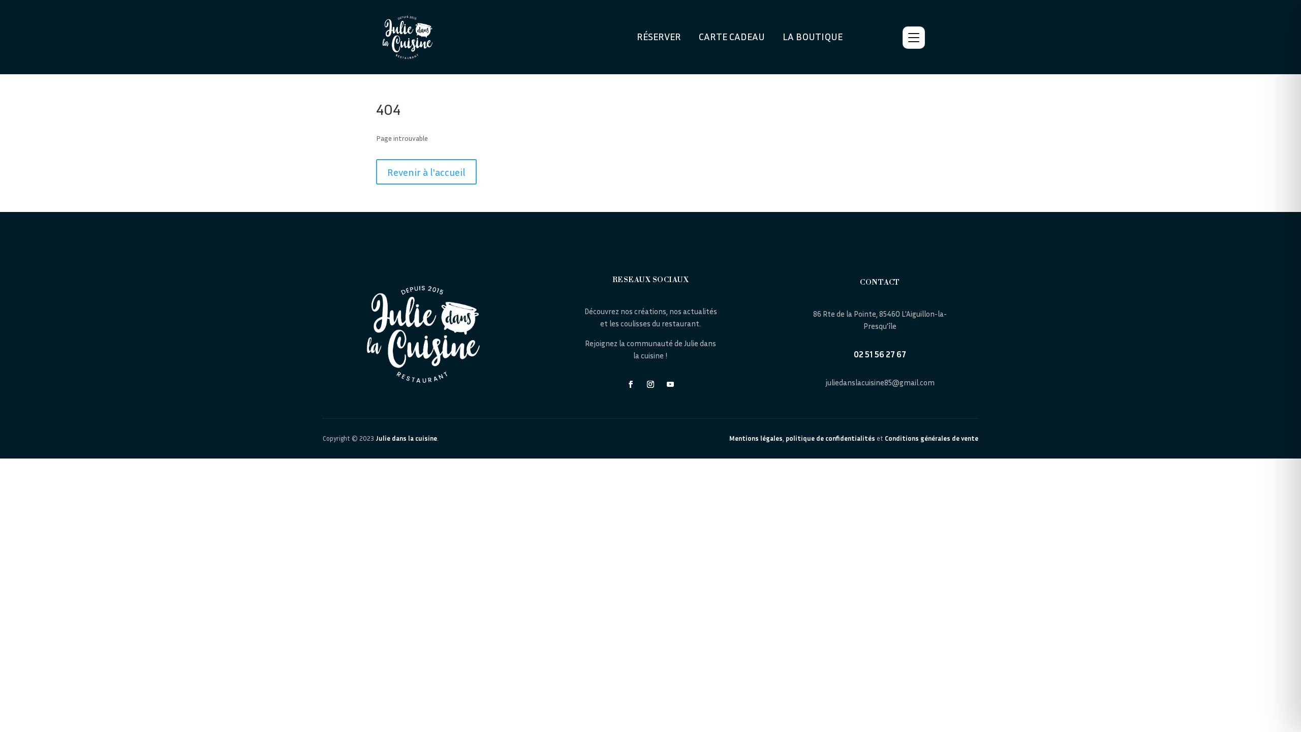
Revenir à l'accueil (426, 172)
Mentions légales (756, 438)
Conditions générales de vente (931, 438)
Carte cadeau (732, 36)
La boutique (813, 36)
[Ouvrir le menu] (914, 37)
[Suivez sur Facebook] (631, 384)
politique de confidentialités (830, 438)
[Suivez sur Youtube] (670, 384)
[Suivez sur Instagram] (650, 384)
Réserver (659, 36)
